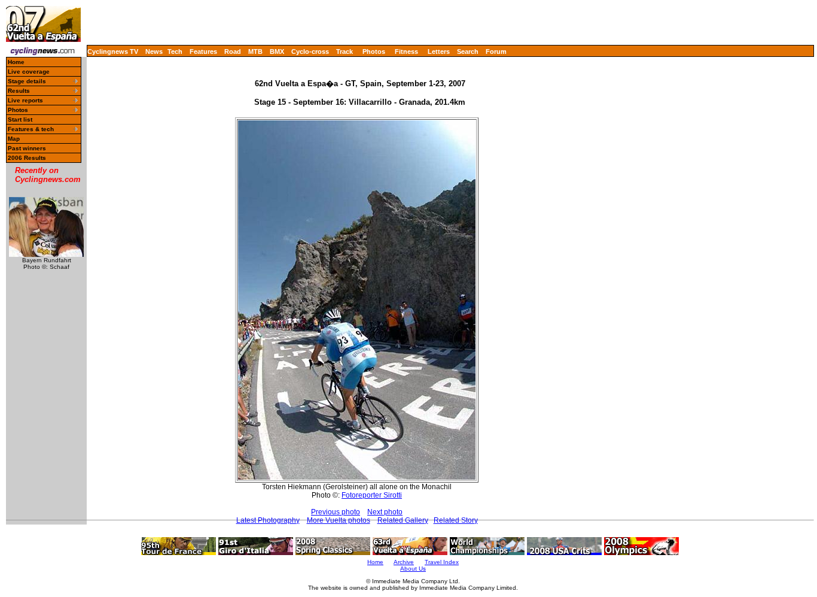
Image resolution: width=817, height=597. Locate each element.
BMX (277, 51)
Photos (373, 51)
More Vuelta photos (338, 520)
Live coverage (29, 71)
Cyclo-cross (310, 51)
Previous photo (335, 512)
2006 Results (27, 157)
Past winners (27, 148)
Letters (439, 51)
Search (467, 51)
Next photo (385, 512)
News (154, 51)
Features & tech (31, 129)
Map (14, 138)
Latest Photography (268, 520)
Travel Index (442, 562)
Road (232, 51)
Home (16, 62)
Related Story (456, 520)
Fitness (406, 51)
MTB (255, 51)
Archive (404, 562)
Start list (20, 119)
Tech (174, 51)
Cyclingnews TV (112, 51)
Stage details (27, 81)
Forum (496, 51)
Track (344, 51)
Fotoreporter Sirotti (372, 495)
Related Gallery (402, 520)
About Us (413, 568)
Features (203, 51)
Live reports (25, 100)
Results (19, 90)
